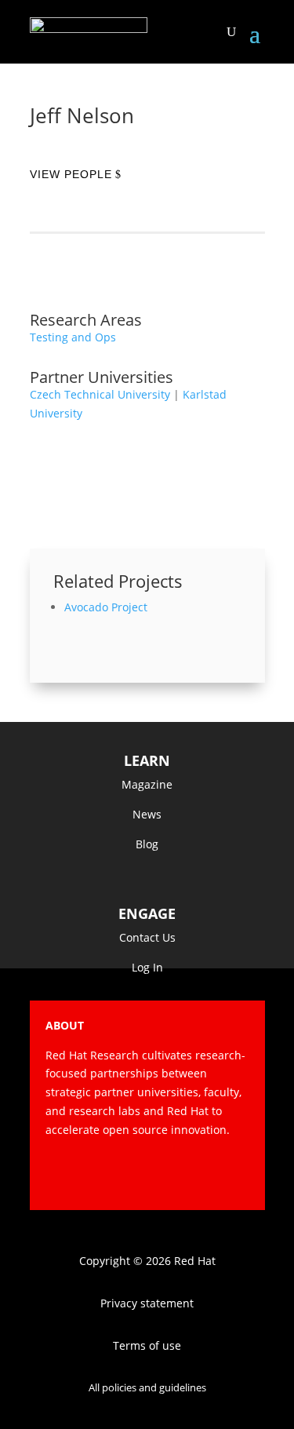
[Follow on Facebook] (111, 1175)
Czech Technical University (100, 394)
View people (71, 174)
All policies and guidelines (147, 1387)
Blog (147, 844)
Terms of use (147, 1345)
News (147, 814)
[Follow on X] (142, 1175)
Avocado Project (105, 607)
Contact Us (147, 937)
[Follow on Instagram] (174, 1175)
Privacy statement (147, 1303)
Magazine (147, 784)
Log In (147, 967)
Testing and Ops (73, 337)
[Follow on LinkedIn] (236, 1175)
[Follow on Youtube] (205, 1175)
